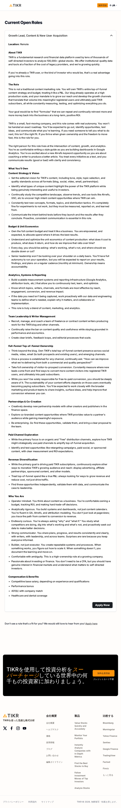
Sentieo (106, 742)
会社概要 (50, 723)
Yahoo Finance (110, 736)
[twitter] (5, 728)
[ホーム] (15, 5)
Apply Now (102, 605)
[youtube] (24, 728)
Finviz (106, 768)
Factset (106, 762)
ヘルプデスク (52, 729)
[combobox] (113, 5)
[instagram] (18, 728)
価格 (48, 736)
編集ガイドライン (54, 762)
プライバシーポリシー (13, 801)
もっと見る (108, 775)
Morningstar (109, 729)
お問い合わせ (52, 755)
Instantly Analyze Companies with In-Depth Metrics (82, 751)
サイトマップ (47, 801)
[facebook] (11, 728)
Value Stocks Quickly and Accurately (81, 726)
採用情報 (50, 742)
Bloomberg (108, 723)
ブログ (49, 749)
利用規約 (32, 801)
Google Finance (110, 749)
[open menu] (6, 5)
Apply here (91, 623)
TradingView (109, 755)
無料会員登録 (103, 673)
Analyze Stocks (82, 788)
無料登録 (102, 5)
